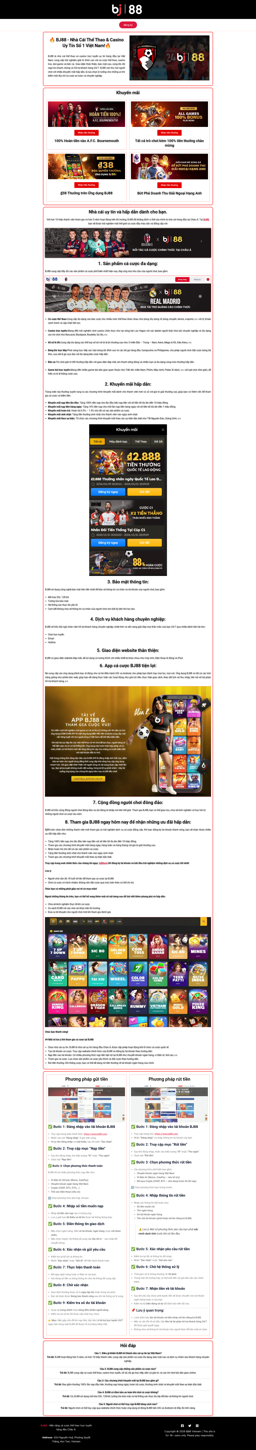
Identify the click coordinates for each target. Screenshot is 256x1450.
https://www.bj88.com (95, 1134)
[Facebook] (182, 1425)
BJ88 (206, 219)
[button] (128, 24)
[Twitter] (190, 1425)
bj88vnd (103, 863)
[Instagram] (197, 1425)
